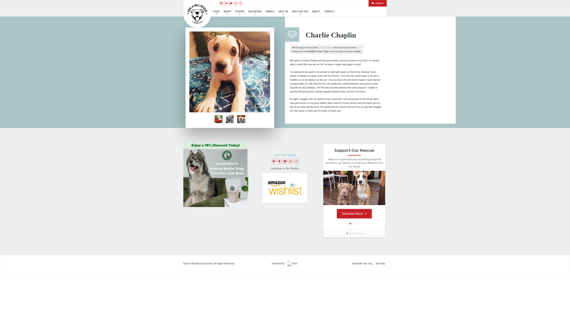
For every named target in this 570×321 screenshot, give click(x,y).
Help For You (300, 11)
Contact (329, 11)
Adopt (227, 11)
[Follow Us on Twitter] (226, 3)
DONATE (379, 3)
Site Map (380, 263)
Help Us (283, 11)
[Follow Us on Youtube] (231, 3)
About (316, 11)
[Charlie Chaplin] (229, 72)
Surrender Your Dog (362, 263)
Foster (239, 11)
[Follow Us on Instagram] (240, 3)
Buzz (294, 263)
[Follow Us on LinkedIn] (235, 3)
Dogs (216, 11)
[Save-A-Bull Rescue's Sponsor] (215, 174)
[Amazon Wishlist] (285, 187)
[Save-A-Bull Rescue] (197, 14)
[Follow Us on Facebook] (221, 3)
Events (270, 11)
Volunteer (255, 11)
